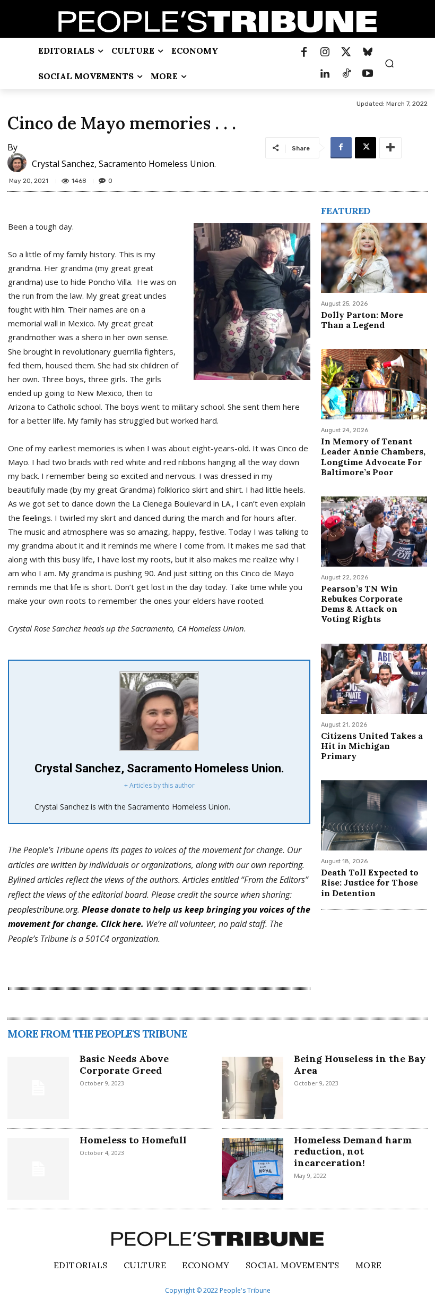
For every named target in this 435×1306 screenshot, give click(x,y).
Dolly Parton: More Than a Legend (362, 319)
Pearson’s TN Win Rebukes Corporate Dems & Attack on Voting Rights (362, 604)
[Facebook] (304, 52)
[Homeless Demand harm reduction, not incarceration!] (252, 1169)
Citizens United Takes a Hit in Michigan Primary (372, 745)
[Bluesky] (367, 52)
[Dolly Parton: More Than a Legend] (374, 258)
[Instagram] (325, 52)
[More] (390, 147)
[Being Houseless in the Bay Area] (252, 1087)
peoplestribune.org (42, 909)
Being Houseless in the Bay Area (359, 1064)
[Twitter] (346, 52)
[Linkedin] (325, 74)
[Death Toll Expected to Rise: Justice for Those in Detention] (374, 815)
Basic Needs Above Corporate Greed (124, 1064)
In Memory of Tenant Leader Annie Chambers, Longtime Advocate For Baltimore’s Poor (373, 456)
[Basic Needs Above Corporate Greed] (38, 1087)
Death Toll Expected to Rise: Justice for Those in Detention (370, 882)
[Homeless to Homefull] (38, 1169)
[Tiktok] (346, 74)
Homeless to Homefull (133, 1140)
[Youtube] (367, 74)
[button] (389, 63)
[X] (365, 147)
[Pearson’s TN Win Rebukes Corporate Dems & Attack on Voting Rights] (374, 531)
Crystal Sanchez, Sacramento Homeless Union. (124, 164)
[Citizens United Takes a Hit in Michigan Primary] (374, 679)
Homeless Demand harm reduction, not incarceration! (353, 1151)
